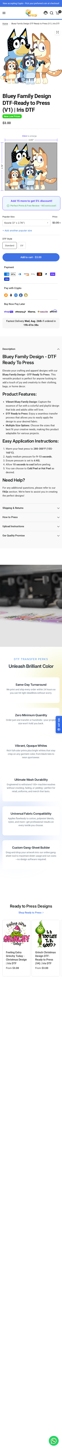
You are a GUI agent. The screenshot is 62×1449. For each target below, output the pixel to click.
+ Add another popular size (17, 230)
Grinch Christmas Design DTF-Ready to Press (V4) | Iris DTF (45, 958)
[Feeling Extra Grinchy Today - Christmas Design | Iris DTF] (16, 933)
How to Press (10, 517)
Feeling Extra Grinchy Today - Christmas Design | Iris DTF (16, 958)
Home (5, 23)
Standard (9, 245)
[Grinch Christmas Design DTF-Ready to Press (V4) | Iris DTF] (46, 933)
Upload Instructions (13, 526)
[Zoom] (57, 32)
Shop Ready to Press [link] (30, 912)
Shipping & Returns (12, 508)
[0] (57, 13)
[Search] (51, 13)
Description (8, 349)
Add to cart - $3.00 (31, 257)
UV (21, 245)
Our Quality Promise (13, 535)
